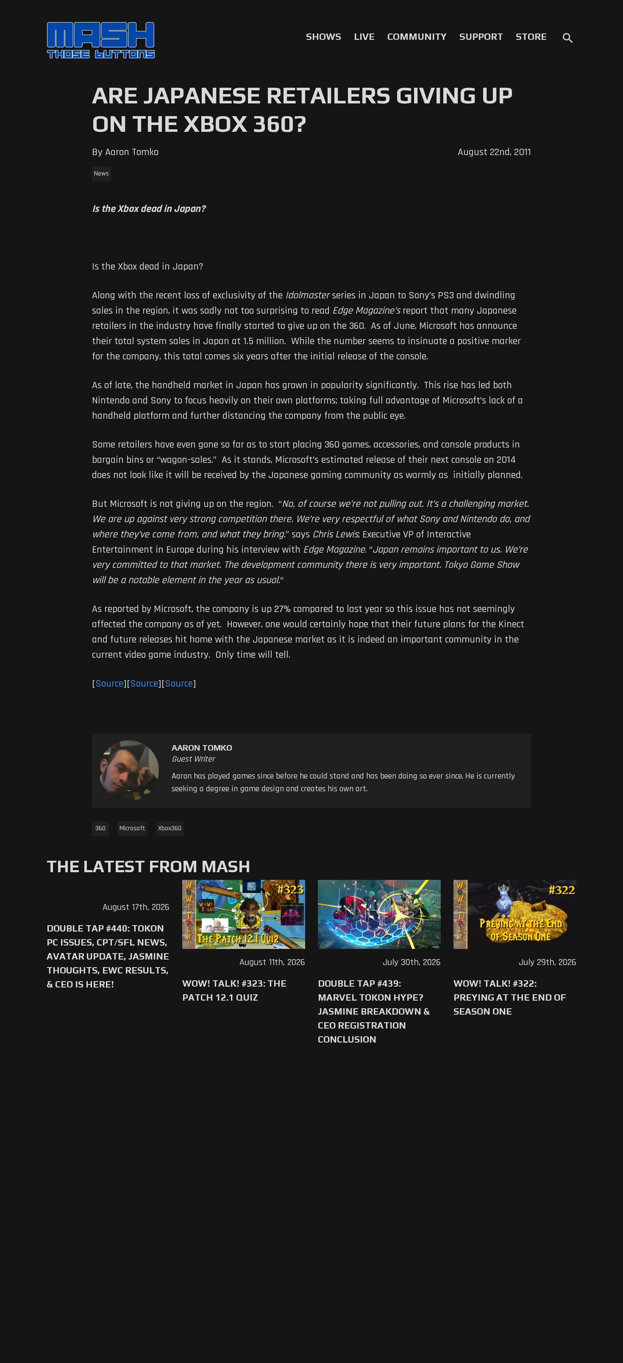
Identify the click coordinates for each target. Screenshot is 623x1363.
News (101, 173)
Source (109, 683)
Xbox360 (169, 828)
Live (364, 36)
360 (100, 828)
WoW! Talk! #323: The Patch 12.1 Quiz (234, 990)
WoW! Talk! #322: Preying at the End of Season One (509, 997)
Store (531, 36)
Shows (323, 36)
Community (417, 36)
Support (481, 36)
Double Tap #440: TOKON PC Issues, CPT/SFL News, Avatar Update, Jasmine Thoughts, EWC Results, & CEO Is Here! (108, 956)
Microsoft (132, 828)
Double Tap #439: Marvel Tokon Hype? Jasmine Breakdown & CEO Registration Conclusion (374, 1011)
